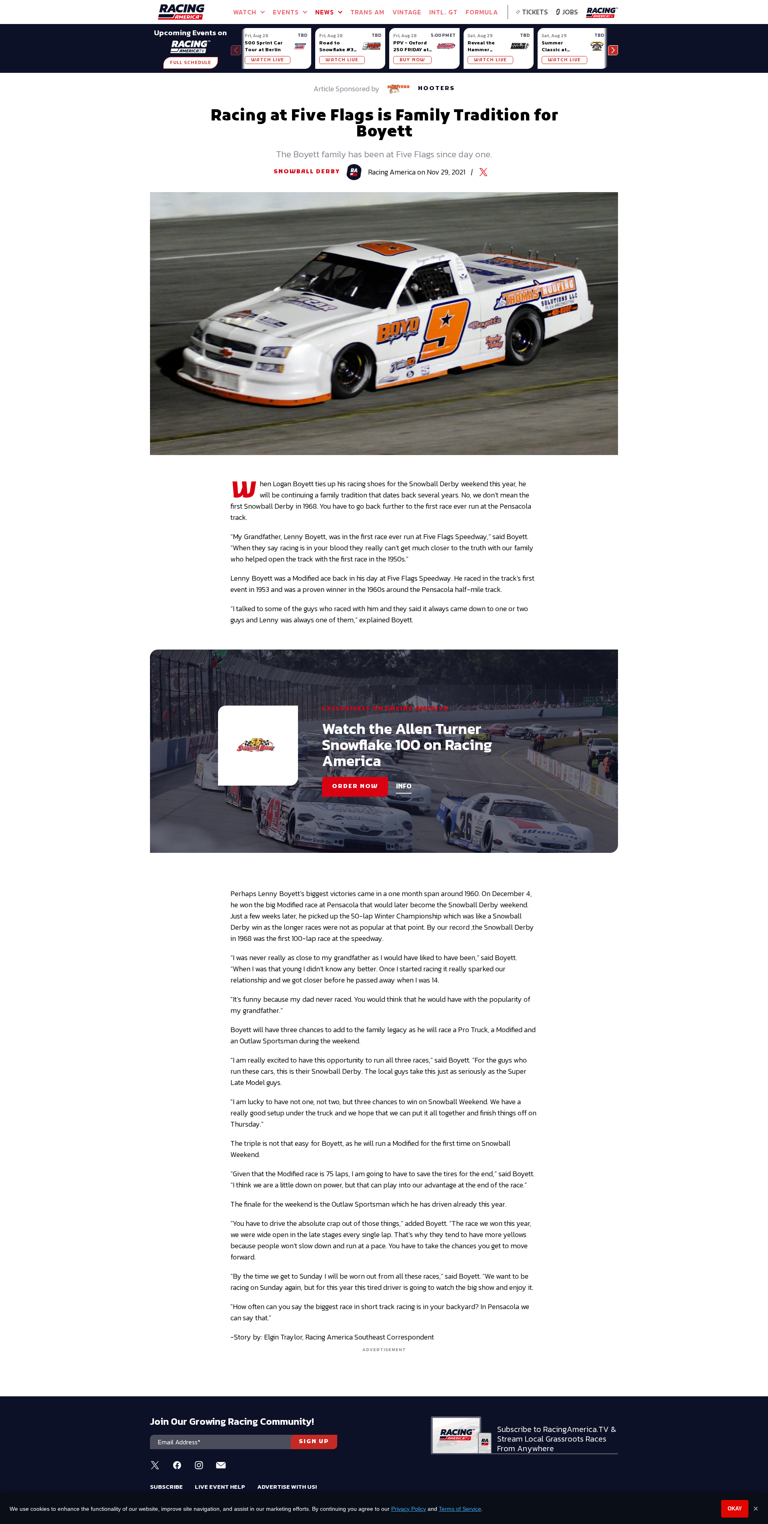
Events (286, 12)
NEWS (324, 12)
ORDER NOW (355, 786)
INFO (404, 787)
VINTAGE (406, 12)
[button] (613, 50)
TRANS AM (367, 12)
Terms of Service (460, 1509)
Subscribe (166, 1486)
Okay (735, 1509)
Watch (244, 12)
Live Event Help (220, 1486)
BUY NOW (412, 60)
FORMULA (482, 12)
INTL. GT (443, 12)
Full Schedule (190, 63)
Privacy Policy (408, 1509)
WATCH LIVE (267, 60)
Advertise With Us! (287, 1486)
